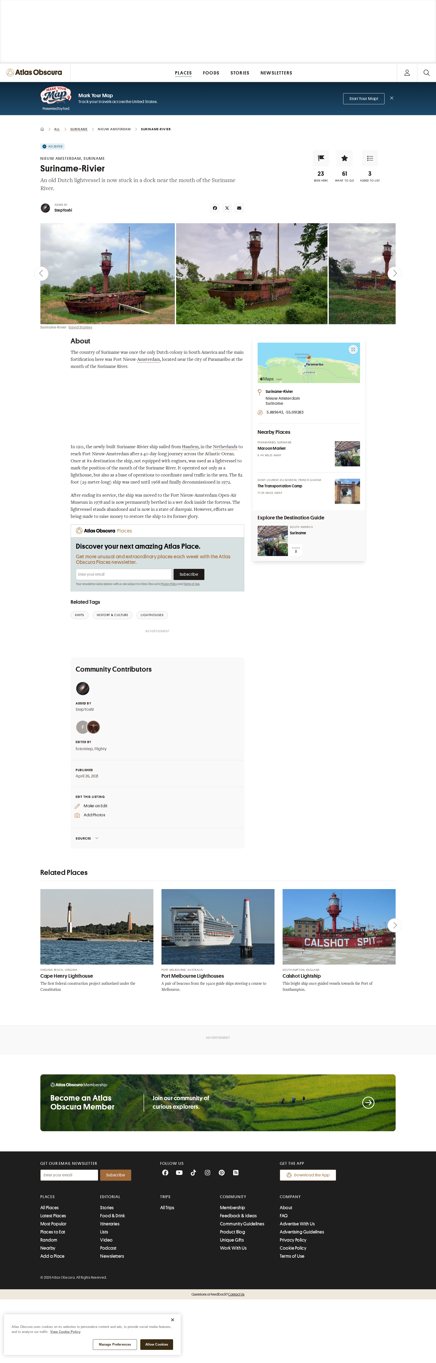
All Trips (167, 1208)
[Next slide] (395, 274)
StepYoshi (63, 210)
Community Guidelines (242, 1224)
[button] (321, 158)
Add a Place (52, 1256)
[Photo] (347, 453)
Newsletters (112, 1256)
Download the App (312, 1175)
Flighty (101, 749)
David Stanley (80, 327)
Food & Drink (112, 1216)
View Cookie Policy (65, 1332)
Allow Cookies (156, 1344)
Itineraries (109, 1224)
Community (233, 1197)
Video (106, 1240)
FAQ (284, 1216)
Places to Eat (52, 1232)
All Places (49, 1208)
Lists (104, 1232)
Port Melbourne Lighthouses (192, 976)
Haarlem (190, 447)
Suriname (298, 533)
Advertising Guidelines (302, 1232)
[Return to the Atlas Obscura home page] (35, 72)
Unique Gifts (232, 1240)
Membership (232, 1208)
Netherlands (225, 447)
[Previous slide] (41, 274)
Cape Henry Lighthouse (66, 976)
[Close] (172, 1319)
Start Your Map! (363, 99)
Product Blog (232, 1232)
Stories (107, 1208)
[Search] (426, 72)
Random (49, 1240)
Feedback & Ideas (238, 1216)
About (286, 1208)
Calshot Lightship (302, 976)
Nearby (48, 1248)
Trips (165, 1197)
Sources (83, 838)
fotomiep (84, 749)
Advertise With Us (297, 1224)
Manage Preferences (115, 1344)
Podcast (108, 1248)
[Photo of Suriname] (273, 541)
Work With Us (233, 1248)
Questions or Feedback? (218, 1294)
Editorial (110, 1197)
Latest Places (53, 1216)
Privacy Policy (169, 584)
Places (47, 1197)
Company (290, 1197)
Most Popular (53, 1224)
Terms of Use (192, 584)
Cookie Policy (293, 1248)
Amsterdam (148, 360)
